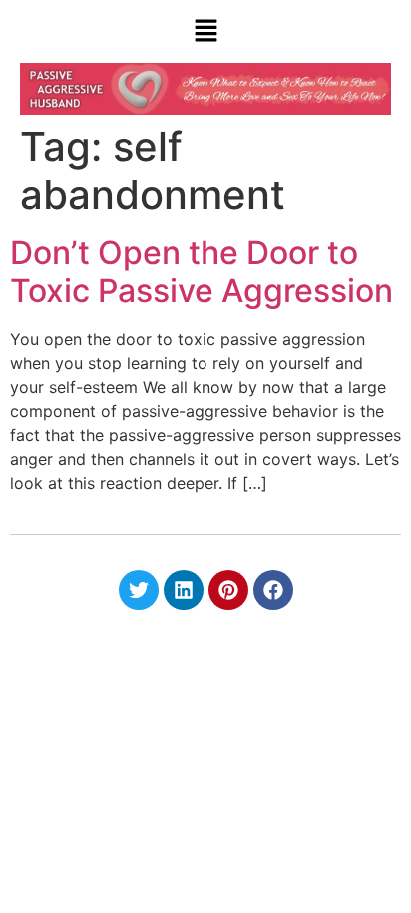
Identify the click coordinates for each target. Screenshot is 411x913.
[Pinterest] (228, 590)
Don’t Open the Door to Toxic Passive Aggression (201, 271)
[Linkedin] (184, 590)
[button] (205, 31)
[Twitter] (139, 590)
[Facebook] (273, 590)
